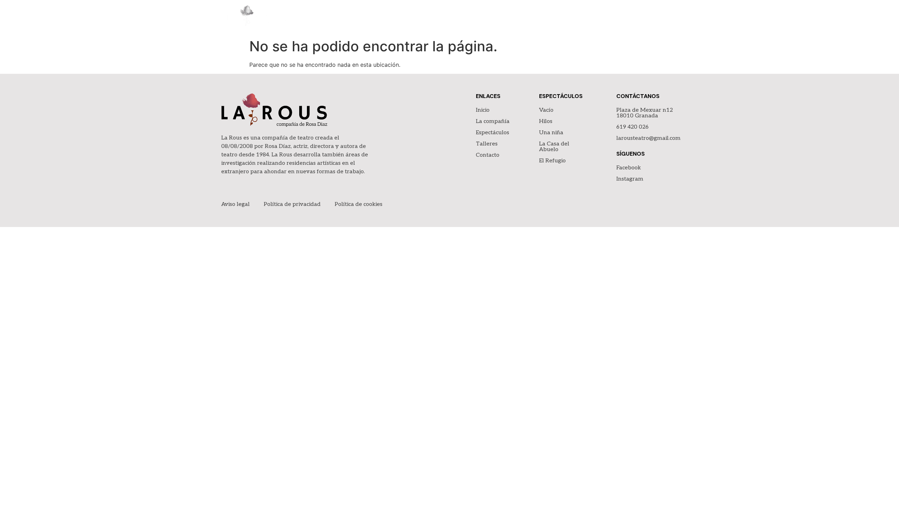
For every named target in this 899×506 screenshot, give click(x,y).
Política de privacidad (292, 204)
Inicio (483, 17)
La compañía (522, 17)
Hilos (545, 121)
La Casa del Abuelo (554, 147)
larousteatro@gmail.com (648, 138)
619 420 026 (632, 127)
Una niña (551, 132)
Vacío (546, 110)
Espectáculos (574, 17)
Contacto (661, 17)
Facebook (628, 167)
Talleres (620, 17)
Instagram (629, 179)
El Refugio (552, 160)
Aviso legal (235, 204)
